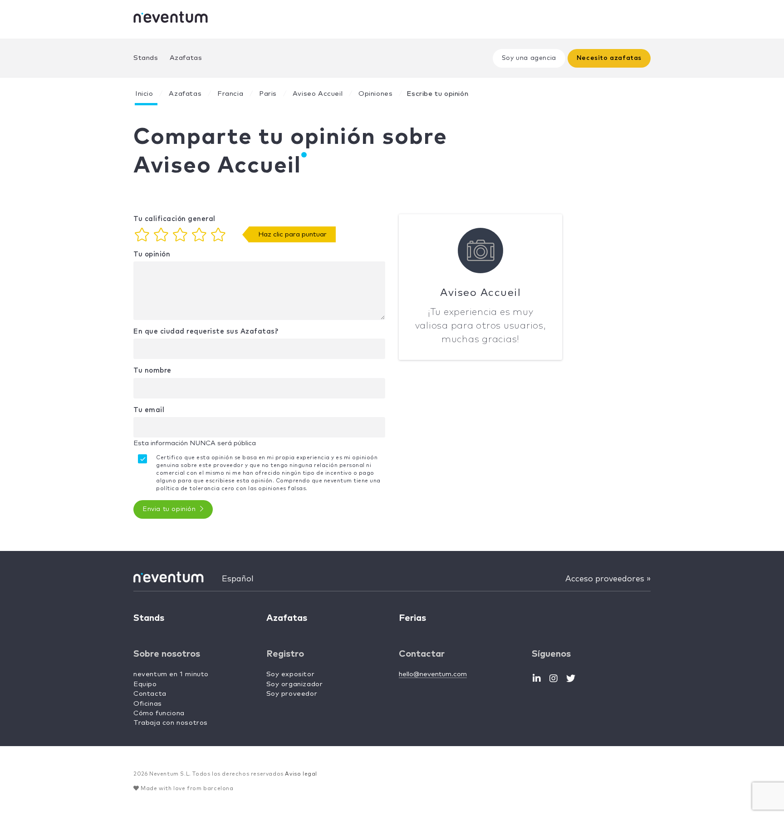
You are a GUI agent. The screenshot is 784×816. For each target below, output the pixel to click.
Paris (268, 93)
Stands (145, 57)
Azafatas (186, 57)
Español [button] (238, 579)
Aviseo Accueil (318, 93)
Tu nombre (152, 370)
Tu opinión (151, 254)
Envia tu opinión (170, 509)
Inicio (144, 93)
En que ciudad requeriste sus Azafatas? (205, 331)
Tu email (148, 410)
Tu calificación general (174, 219)
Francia (230, 93)
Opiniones (375, 93)
